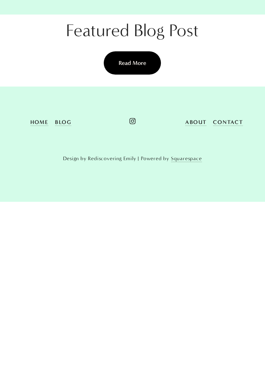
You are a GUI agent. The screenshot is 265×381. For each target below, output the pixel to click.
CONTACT (228, 122)
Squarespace (186, 158)
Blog (63, 122)
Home (39, 122)
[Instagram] (132, 121)
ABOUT (196, 122)
